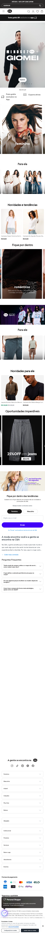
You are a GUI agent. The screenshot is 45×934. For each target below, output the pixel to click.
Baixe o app (7, 852)
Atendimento (7, 859)
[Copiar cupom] (40, 5)
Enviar (22, 525)
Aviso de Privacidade (13, 926)
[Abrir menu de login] (33, 11)
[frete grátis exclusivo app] (22, 20)
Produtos (6, 838)
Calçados (6, 796)
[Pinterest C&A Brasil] (22, 765)
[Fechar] (43, 926)
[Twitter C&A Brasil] (27, 765)
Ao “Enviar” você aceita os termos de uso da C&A (22, 530)
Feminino (14, 511)
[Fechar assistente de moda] (41, 899)
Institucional (7, 831)
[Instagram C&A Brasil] (12, 765)
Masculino (30, 511)
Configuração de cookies (10, 930)
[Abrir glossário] (25, 821)
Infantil (6, 788)
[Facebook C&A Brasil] (33, 765)
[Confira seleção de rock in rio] (22, 324)
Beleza (6, 810)
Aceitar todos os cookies (30, 930)
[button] (28, 11)
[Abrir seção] (26, 774)
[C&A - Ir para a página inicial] (9, 11)
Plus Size (6, 803)
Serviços (6, 845)
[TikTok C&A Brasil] (17, 765)
